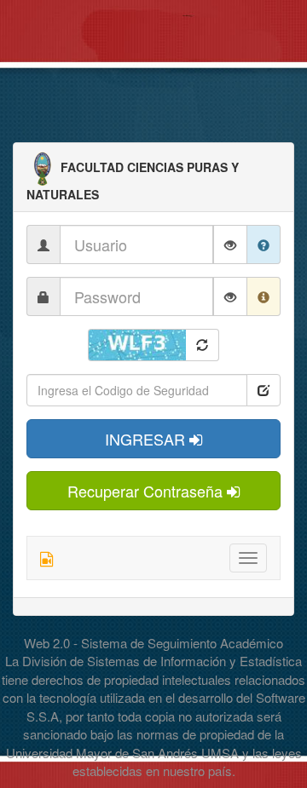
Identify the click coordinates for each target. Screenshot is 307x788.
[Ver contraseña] (230, 296)
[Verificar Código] (263, 390)
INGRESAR (147, 439)
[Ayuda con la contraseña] (264, 296)
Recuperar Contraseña (147, 491)
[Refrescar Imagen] (202, 345)
